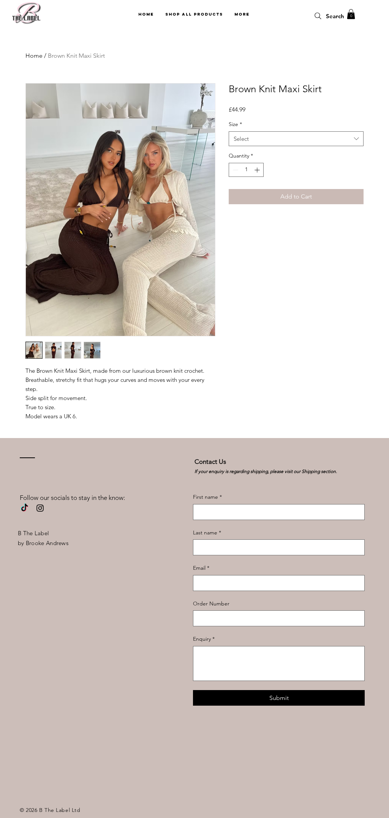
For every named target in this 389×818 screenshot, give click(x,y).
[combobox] (296, 138)
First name (207, 496)
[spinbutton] (246, 170)
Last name (207, 532)
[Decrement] (234, 170)
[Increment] (257, 170)
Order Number (211, 603)
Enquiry (204, 638)
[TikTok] (24, 508)
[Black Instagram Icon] (40, 508)
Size (235, 124)
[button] (351, 14)
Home (34, 55)
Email (201, 567)
